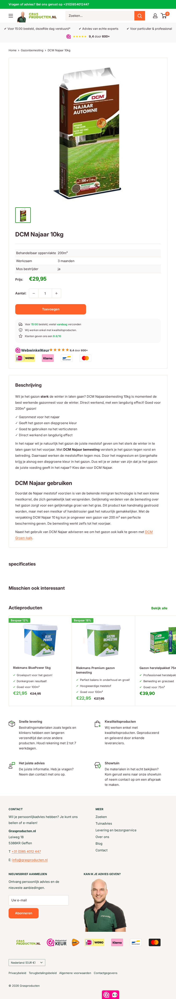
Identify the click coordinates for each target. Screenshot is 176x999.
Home (13, 50)
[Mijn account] (155, 15)
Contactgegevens (105, 973)
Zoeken (101, 817)
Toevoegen (50, 309)
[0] (164, 15)
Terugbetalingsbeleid (43, 973)
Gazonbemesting (32, 50)
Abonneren (23, 913)
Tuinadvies (104, 823)
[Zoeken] (139, 15)
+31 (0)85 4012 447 (26, 851)
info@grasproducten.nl (30, 860)
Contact (102, 850)
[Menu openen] (11, 15)
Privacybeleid (17, 973)
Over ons (102, 837)
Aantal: (20, 293)
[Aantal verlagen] (33, 293)
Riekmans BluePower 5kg (32, 667)
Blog (99, 843)
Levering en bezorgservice (116, 830)
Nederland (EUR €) (23, 962)
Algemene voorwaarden (75, 973)
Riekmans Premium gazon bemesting (95, 670)
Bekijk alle (159, 608)
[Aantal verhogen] (56, 293)
